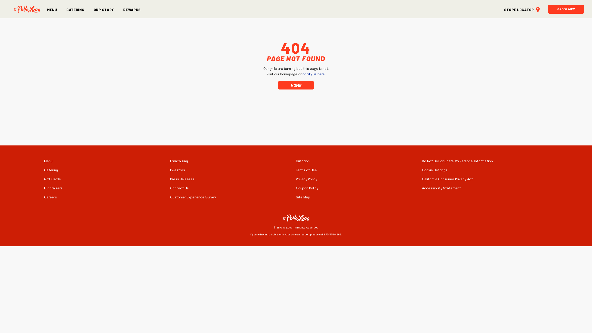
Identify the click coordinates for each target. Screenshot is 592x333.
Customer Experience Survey (193, 197)
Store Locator (519, 9)
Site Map (303, 197)
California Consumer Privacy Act (447, 179)
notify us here (313, 74)
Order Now (566, 8)
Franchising (179, 161)
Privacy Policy (306, 179)
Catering (75, 9)
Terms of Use (306, 170)
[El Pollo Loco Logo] (27, 9)
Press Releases (182, 179)
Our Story (104, 9)
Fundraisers (53, 188)
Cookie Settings (434, 170)
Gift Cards (52, 179)
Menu (52, 9)
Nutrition (303, 161)
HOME (296, 85)
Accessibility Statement (441, 188)
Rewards (132, 9)
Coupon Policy (307, 188)
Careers (50, 197)
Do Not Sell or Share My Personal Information (457, 161)
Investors (177, 170)
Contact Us (179, 188)
